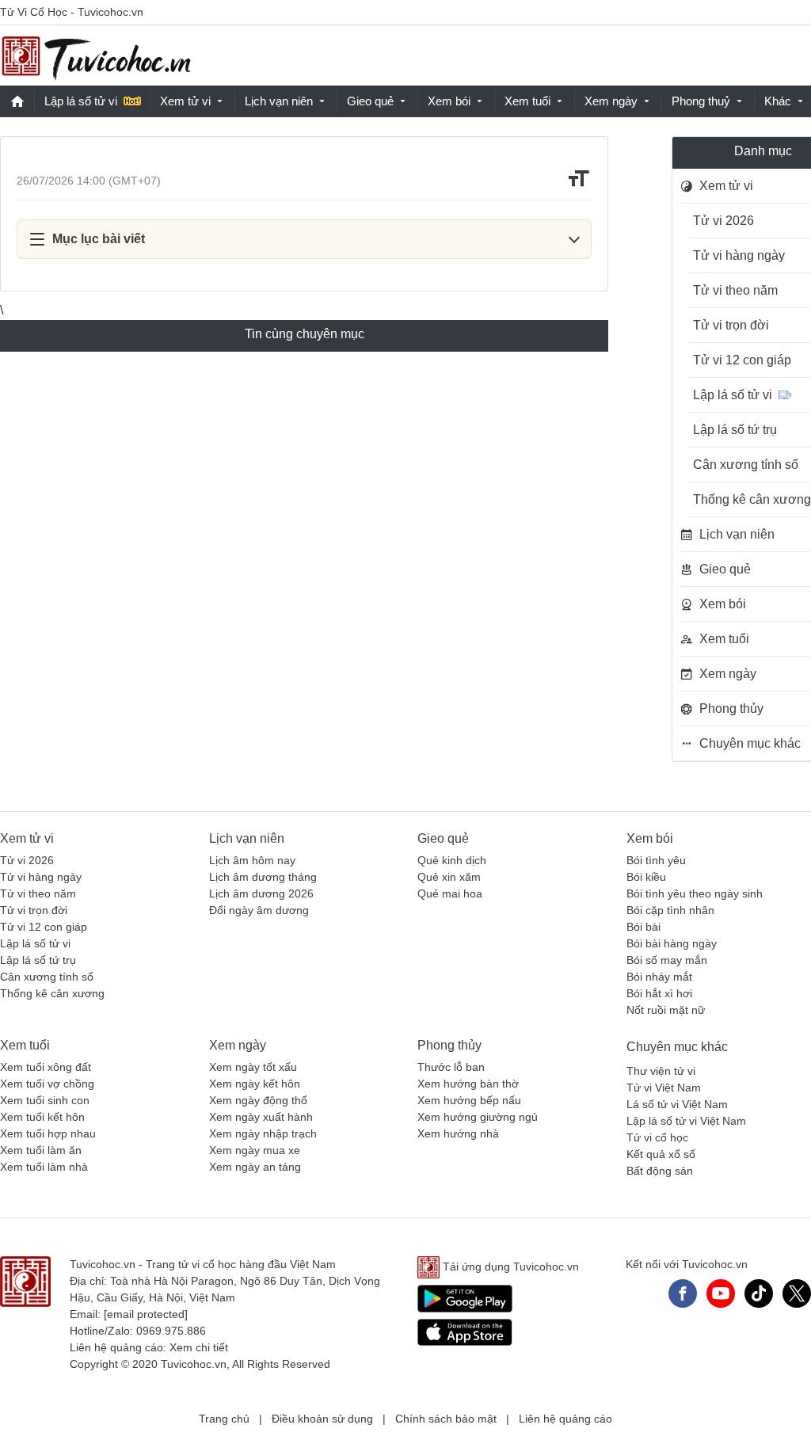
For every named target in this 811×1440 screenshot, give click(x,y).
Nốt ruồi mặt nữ (665, 1010)
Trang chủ (224, 1418)
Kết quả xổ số (660, 1154)
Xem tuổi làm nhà (44, 1166)
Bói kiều (646, 876)
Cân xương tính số (46, 976)
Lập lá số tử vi (80, 101)
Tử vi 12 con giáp (43, 926)
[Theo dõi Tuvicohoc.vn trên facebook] (682, 1293)
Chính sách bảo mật (446, 1418)
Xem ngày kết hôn (254, 1083)
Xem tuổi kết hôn (42, 1116)
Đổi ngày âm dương (259, 910)
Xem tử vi (185, 101)
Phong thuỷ (701, 101)
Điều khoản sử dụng (322, 1418)
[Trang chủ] (96, 56)
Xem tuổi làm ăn (41, 1150)
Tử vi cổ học (657, 1137)
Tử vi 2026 (27, 860)
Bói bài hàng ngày (671, 943)
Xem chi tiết (198, 1347)
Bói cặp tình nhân (670, 910)
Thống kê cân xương (52, 993)
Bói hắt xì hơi (659, 993)
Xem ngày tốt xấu (253, 1067)
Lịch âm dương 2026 (261, 893)
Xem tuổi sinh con (44, 1100)
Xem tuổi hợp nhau (48, 1133)
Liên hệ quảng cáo (565, 1418)
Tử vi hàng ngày (41, 876)
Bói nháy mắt (659, 976)
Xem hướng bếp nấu (469, 1100)
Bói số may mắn (666, 960)
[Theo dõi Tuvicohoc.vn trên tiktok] (758, 1293)
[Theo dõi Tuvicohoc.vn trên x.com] (796, 1293)
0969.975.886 (171, 1330)
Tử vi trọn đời (33, 910)
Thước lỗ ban (451, 1067)
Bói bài (643, 926)
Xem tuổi (527, 101)
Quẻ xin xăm (449, 876)
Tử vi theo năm (38, 893)
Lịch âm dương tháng (263, 876)
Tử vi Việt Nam (663, 1087)
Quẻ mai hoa (449, 893)
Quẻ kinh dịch (451, 860)
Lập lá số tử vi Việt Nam (686, 1120)
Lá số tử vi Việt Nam (677, 1104)
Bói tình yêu (656, 860)
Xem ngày (611, 101)
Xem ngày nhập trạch (263, 1133)
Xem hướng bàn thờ (468, 1083)
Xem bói (449, 101)
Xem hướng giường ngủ (477, 1116)
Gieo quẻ (370, 101)
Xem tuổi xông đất (45, 1067)
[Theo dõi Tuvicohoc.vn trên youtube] (720, 1293)
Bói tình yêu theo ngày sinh (694, 893)
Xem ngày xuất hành (261, 1116)
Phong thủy (449, 1045)
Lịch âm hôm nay (252, 860)
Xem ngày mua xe (254, 1150)
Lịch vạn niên (279, 101)
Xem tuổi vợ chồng (47, 1083)
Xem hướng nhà (458, 1133)
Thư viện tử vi (660, 1071)
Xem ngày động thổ (258, 1100)
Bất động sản (659, 1170)
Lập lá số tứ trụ (38, 960)
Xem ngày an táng (255, 1166)
